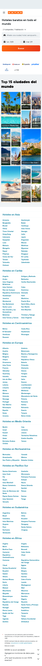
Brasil (5, 516)
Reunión (24, 602)
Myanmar (24, 248)
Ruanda (5, 605)
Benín (5, 546)
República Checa (27, 359)
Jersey (5, 382)
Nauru (23, 482)
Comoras (6, 560)
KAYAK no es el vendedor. (15, 650)
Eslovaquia (7, 407)
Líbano (23, 433)
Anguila (5, 276)
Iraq (22, 427)
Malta (5, 390)
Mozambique (8, 596)
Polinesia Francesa (28, 477)
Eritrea (23, 568)
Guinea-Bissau (8, 579)
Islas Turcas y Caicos (10, 318)
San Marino (7, 405)
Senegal (6, 607)
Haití (23, 296)
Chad (23, 555)
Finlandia (24, 365)
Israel (5, 430)
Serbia (23, 405)
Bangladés (7, 223)
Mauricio (24, 591)
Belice (5, 329)
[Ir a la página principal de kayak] (15, 12)
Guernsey (6, 374)
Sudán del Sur (8, 613)
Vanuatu (6, 502)
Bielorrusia (25, 351)
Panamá (6, 337)
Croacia (24, 357)
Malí (23, 588)
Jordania (24, 430)
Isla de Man (7, 379)
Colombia (6, 519)
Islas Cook (6, 474)
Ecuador (24, 519)
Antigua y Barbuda (28, 276)
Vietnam (6, 265)
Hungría (24, 374)
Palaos (23, 491)
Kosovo (24, 382)
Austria (5, 351)
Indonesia (6, 237)
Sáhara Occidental (28, 619)
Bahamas (6, 315)
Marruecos (25, 593)
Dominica (24, 290)
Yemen (23, 441)
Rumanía (24, 402)
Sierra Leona (7, 610)
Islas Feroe (7, 365)
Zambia (5, 622)
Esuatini (6, 571)
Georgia (24, 231)
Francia (5, 368)
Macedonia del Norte (29, 396)
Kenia (5, 582)
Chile (23, 516)
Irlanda (24, 376)
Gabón (5, 574)
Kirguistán (25, 240)
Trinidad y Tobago (28, 315)
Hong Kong (7, 234)
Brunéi (5, 226)
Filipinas (6, 254)
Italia (23, 379)
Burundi (24, 549)
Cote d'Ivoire (26, 579)
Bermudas (6, 454)
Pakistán (24, 251)
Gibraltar (6, 371)
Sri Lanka (24, 257)
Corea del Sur (8, 257)
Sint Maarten (26, 310)
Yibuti (5, 565)
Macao (23, 243)
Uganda (6, 619)
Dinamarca (7, 362)
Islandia (6, 376)
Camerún (6, 552)
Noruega (6, 399)
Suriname (6, 530)
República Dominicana (11, 293)
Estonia (24, 362)
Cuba (23, 287)
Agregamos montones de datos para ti (19, 654)
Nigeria (24, 599)
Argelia (5, 544)
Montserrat (7, 301)
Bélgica (5, 354)
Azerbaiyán (25, 220)
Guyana (5, 524)
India (23, 234)
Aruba (5, 279)
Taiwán (5, 259)
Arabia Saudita (27, 438)
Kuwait (5, 433)
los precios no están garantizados (21, 643)
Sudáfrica (25, 610)
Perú (4, 527)
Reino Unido (26, 416)
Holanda (6, 396)
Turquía (24, 413)
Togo (4, 616)
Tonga (23, 499)
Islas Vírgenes (26, 318)
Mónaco (6, 393)
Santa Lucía (7, 307)
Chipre (5, 359)
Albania (6, 348)
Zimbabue (25, 622)
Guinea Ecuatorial (9, 568)
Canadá (24, 454)
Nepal (5, 251)
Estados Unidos (27, 460)
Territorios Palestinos (29, 435)
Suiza (5, 413)
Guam (5, 480)
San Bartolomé (8, 304)
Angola (24, 544)
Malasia (6, 245)
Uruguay (24, 530)
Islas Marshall (8, 482)
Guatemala (25, 332)
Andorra (24, 348)
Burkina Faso (7, 549)
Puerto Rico (25, 301)
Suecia (23, 410)
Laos (4, 243)
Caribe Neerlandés (28, 282)
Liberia (5, 585)
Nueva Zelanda (27, 485)
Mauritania (7, 591)
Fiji (4, 477)
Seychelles (25, 607)
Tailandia (6, 262)
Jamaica (6, 298)
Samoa (23, 496)
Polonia (24, 399)
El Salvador (7, 332)
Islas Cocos (25, 228)
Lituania (6, 388)
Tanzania (24, 613)
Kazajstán (6, 240)
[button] (4, 12)
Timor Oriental (8, 231)
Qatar (5, 438)
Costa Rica (25, 329)
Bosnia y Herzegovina (29, 354)
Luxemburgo (26, 388)
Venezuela (6, 533)
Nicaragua (25, 334)
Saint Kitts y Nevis (28, 304)
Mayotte (6, 593)
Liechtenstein (26, 385)
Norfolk (24, 488)
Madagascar (26, 585)
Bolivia (23, 513)
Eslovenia (24, 407)
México (24, 457)
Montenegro (25, 393)
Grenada (24, 293)
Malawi (5, 588)
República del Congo (11, 602)
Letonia (5, 385)
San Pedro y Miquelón (11, 460)
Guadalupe (7, 296)
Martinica (25, 298)
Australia (24, 471)
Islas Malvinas (8, 521)
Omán (5, 435)
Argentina (6, 513)
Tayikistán (25, 259)
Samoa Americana (10, 471)
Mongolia (6, 248)
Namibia (24, 596)
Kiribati (24, 480)
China (5, 228)
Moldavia (24, 390)
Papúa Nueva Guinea (11, 496)
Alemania (24, 368)
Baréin (5, 427)
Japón (23, 237)
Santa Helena (26, 527)
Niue (4, 488)
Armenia (6, 220)
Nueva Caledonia (9, 485)
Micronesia (25, 474)
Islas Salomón (8, 499)
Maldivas (24, 245)
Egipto (23, 565)
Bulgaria (6, 357)
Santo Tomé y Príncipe (29, 605)
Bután (23, 223)
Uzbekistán (25, 262)
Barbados (25, 279)
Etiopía (24, 571)
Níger (5, 599)
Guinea (24, 577)
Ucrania (6, 416)
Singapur (24, 254)
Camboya (24, 226)
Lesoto (23, 582)
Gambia (24, 574)
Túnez (23, 616)
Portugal (6, 402)
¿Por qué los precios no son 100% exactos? (18, 659)
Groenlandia (7, 457)
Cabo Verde (25, 552)
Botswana (25, 546)
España (5, 410)
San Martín (25, 307)
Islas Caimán (7, 287)
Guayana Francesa (28, 521)
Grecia (23, 371)
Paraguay (24, 524)
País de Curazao (9, 290)
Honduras (6, 334)
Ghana (5, 577)
